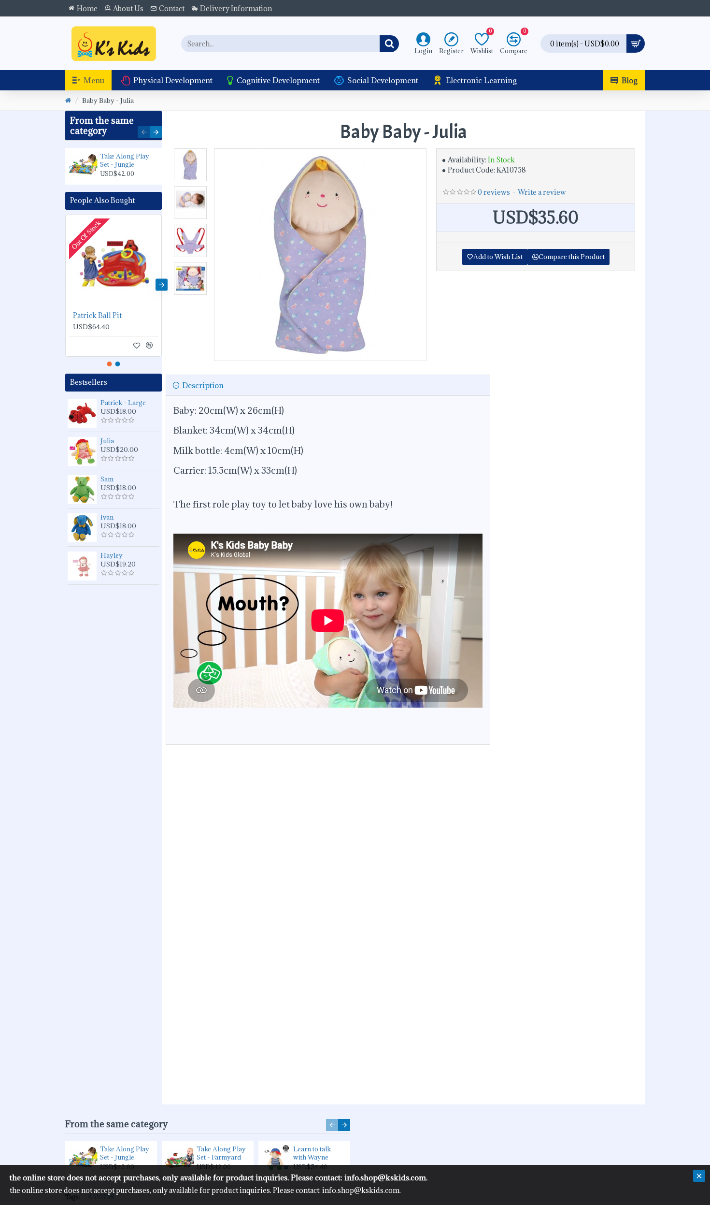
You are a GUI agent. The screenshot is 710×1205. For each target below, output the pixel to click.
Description (203, 385)
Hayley (111, 555)
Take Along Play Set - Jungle (124, 160)
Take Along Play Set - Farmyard (221, 1153)
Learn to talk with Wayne (312, 1153)
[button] (144, 132)
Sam (107, 479)
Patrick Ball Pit (97, 315)
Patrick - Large (123, 402)
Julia (107, 440)
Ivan (107, 517)
